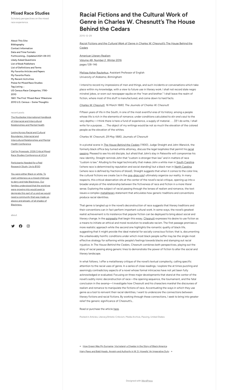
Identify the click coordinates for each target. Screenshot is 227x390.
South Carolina (185, 162)
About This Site (19, 40)
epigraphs (111, 218)
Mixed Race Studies (30, 13)
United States (157, 316)
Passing (145, 316)
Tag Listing (16, 86)
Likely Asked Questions (23, 60)
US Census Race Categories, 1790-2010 (29, 92)
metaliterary (107, 193)
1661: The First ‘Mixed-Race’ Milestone (31, 98)
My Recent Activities (22, 79)
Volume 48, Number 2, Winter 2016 (101, 60)
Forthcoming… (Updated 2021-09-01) (31, 56)
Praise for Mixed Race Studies (27, 82)
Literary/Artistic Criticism (112, 316)
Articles (94, 316)
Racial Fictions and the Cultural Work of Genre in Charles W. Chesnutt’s (123, 43)
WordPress (147, 380)
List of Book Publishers (23, 63)
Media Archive (133, 316)
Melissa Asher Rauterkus (94, 72)
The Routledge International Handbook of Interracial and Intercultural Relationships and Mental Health (31, 121)
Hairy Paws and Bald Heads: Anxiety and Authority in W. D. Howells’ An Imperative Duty (124, 351)
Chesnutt (149, 218)
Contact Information (22, 48)
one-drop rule (136, 175)
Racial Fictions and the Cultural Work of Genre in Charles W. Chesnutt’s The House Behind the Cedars (137, 21)
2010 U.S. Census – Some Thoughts (30, 102)
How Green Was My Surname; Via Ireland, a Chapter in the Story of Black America (125, 346)
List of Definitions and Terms (26, 67)
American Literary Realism (95, 55)
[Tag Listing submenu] (23, 86)
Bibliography (17, 44)
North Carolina (183, 166)
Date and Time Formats (23, 52)
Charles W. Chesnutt (92, 105)
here (116, 309)
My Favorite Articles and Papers (28, 71)
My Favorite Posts (20, 75)
